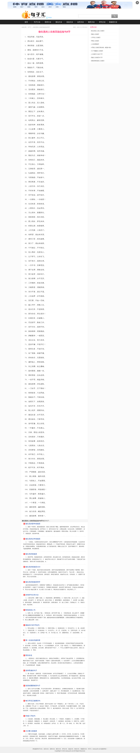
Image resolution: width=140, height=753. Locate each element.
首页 (26, 22)
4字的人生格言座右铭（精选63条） (101, 47)
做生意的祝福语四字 (33, 582)
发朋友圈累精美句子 (33, 685)
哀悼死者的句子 (31, 670)
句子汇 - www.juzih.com (94, 749)
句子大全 (37, 22)
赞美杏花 (29, 655)
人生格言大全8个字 (96, 54)
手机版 (50, 17)
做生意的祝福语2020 (33, 567)
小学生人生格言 (95, 37)
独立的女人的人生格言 (97, 31)
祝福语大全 (113, 22)
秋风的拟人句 (30, 610)
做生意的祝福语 (31, 554)
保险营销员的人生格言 (97, 61)
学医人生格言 (95, 41)
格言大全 (91, 22)
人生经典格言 (95, 44)
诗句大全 (102, 22)
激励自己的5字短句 (32, 625)
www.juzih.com (69, 751)
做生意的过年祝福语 (33, 539)
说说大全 (69, 22)
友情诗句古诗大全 (32, 595)
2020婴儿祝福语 (31, 731)
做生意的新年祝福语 (33, 524)
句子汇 (29, 27)
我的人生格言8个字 (96, 57)
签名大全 (59, 22)
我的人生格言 (95, 34)
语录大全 (48, 22)
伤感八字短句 (30, 716)
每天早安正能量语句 (33, 701)
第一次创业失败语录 (33, 640)
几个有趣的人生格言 (97, 51)
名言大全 (80, 22)
